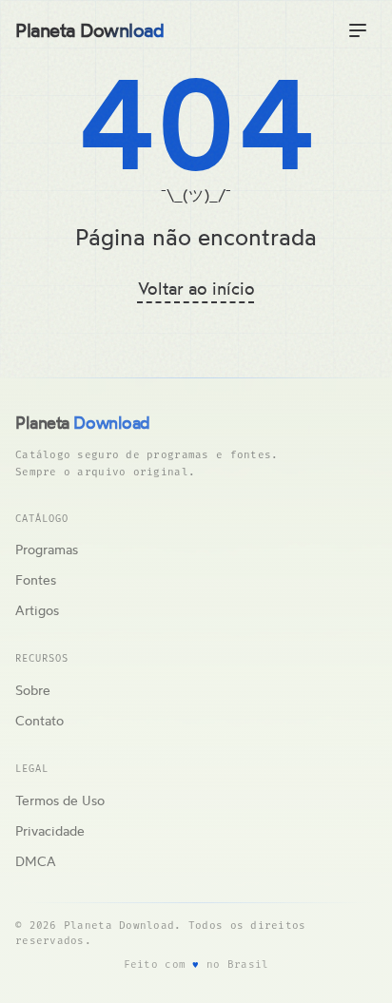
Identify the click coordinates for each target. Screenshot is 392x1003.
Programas (46, 549)
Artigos (37, 610)
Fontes (35, 579)
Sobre (32, 690)
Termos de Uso (60, 800)
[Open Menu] (358, 30)
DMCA (35, 861)
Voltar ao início (196, 288)
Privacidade (50, 830)
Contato (39, 720)
